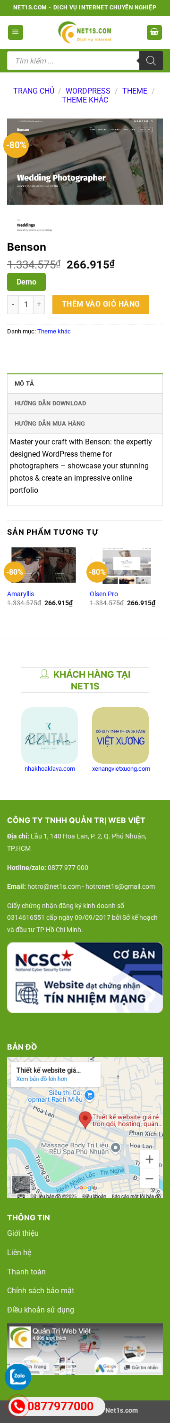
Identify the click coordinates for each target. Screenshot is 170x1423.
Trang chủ (33, 91)
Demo (26, 281)
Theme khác (85, 99)
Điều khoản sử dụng (40, 1309)
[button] (15, 32)
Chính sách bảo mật (40, 1290)
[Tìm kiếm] (151, 60)
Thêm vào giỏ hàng (101, 304)
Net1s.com (121, 1411)
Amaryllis (20, 594)
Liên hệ (19, 1252)
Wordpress (88, 91)
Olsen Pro (104, 594)
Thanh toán (26, 1271)
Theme (134, 91)
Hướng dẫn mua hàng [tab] (50, 423)
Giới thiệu (23, 1233)
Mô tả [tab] (24, 383)
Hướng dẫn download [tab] (50, 403)
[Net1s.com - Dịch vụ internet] (85, 32)
